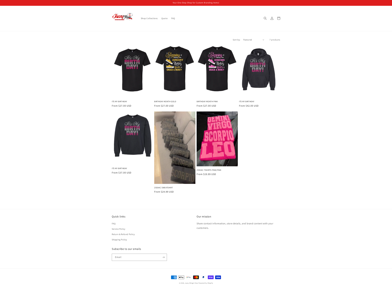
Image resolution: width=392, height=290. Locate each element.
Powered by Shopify (205, 283)
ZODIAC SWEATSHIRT (163, 187)
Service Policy (118, 229)
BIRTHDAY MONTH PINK (207, 101)
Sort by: (236, 39)
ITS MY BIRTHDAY (119, 101)
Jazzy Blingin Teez (191, 283)
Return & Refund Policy (123, 234)
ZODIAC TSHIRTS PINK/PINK (209, 170)
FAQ (114, 223)
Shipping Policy (119, 239)
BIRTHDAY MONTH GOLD (165, 101)
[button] (265, 18)
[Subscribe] (163, 257)
